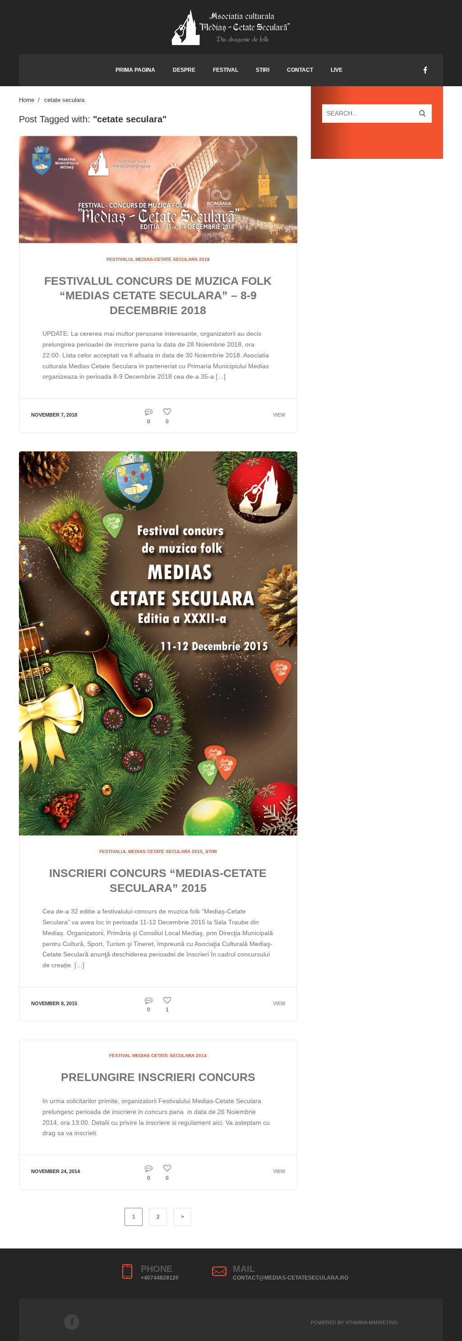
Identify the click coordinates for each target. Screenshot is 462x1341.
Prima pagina (135, 70)
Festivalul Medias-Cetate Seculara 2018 (158, 259)
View (279, 415)
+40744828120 (160, 1278)
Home (26, 100)
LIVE (336, 70)
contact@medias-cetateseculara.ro (290, 1278)
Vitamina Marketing (371, 1322)
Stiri (262, 70)
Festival (225, 70)
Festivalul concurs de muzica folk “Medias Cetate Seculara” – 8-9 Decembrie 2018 (158, 295)
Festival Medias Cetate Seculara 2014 (158, 1055)
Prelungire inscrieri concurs (158, 1077)
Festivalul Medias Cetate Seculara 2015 (151, 851)
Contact (300, 70)
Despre (184, 70)
